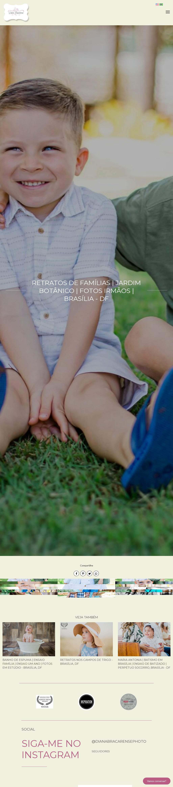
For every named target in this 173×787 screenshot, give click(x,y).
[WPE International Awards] (128, 701)
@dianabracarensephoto (119, 741)
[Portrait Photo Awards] (44, 701)
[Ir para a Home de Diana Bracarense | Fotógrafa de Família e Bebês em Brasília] (16, 12)
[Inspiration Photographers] (86, 701)
